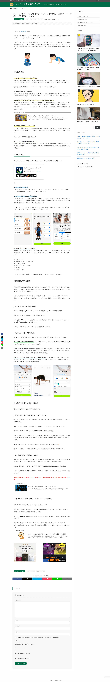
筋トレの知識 (83, 16)
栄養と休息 (83, 19)
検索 (97, 127)
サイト (16, 632)
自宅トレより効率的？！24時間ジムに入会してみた (42, 486)
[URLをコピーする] (67, 579)
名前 (16, 620)
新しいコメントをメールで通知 (22, 653)
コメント (18, 600)
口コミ (41, 19)
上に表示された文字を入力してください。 (25, 644)
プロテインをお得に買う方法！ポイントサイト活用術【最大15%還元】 (47, 534)
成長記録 (82, 25)
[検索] (99, 1)
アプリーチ (38, 172)
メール (17, 626)
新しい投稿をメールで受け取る (22, 658)
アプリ (32, 19)
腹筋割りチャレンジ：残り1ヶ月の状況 (86, 158)
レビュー (36, 19)
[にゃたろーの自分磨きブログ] (25, 4)
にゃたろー (24, 31)
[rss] (97, 1)
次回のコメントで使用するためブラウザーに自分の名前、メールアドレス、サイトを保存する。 (39, 637)
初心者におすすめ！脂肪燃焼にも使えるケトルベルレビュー (44, 116)
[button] (17, 579)
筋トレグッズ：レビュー (19, 19)
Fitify (28, 19)
